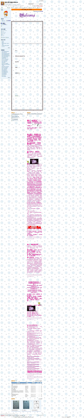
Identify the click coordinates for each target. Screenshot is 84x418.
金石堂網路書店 (4, 73)
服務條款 (13, 415)
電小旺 (5, 16)
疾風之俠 (26, 386)
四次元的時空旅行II (14, 386)
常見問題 (10, 415)
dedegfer (26, 390)
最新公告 (13, 112)
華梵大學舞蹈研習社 (5, 72)
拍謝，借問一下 (14, 388)
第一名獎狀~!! (24, 410)
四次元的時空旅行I (14, 387)
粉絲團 (16, 417)
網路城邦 (41, 0)
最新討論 (13, 380)
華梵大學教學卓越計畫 (5, 51)
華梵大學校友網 (4, 52)
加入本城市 (6, 4)
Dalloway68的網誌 (5, 60)
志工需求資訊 (13, 389)
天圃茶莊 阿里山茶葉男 (5, 45)
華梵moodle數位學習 (5, 59)
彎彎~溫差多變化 (4, 61)
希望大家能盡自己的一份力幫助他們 (17, 390)
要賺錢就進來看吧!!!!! (14, 394)
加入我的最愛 (14, 4)
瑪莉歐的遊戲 (13, 395)
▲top (42, 413)
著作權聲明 (17, 415)
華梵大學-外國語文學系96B (11, 2)
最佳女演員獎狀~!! (35, 410)
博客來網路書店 (4, 74)
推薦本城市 (10, 4)
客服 (24, 415)
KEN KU (26, 388)
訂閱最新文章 (18, 4)
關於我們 (6, 415)
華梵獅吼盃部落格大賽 (15, 116)
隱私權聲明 (21, 415)
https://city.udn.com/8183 (8, 3)
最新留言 (29, 112)
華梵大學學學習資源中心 (5, 54)
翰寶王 (3, 42)
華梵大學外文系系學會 (5, 66)
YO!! (12, 396)
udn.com (42, 415)
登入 (63, 417)
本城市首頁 (4, 7)
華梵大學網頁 (4, 76)
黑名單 (8, 37)
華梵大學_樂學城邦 (5, 67)
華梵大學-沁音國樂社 (5, 63)
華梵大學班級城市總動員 (5, 53)
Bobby (26, 389)
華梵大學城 (3, 62)
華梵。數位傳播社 (4, 68)
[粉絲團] (13, 416)
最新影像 (13, 398)
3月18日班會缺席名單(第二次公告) (17, 114)
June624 (3, 46)
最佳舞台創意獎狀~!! (15, 410)
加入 (65, 417)
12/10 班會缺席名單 (14, 119)
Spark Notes (4, 75)
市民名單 (3, 37)
